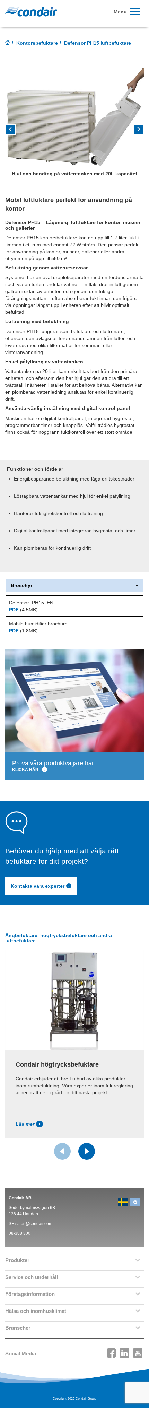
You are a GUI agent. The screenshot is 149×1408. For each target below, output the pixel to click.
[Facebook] (111, 1351)
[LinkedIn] (125, 1351)
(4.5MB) (23, 609)
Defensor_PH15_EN (31, 602)
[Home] (7, 43)
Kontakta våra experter (37, 886)
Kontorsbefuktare (37, 43)
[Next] (86, 1151)
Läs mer (25, 1124)
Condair (31, 11)
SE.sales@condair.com (30, 1223)
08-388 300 (19, 1233)
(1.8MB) (23, 630)
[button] (133, 132)
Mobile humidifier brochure (38, 624)
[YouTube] (138, 1351)
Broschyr (21, 585)
